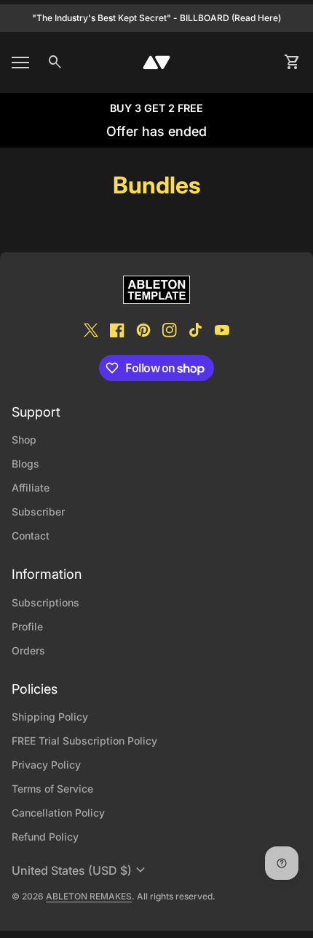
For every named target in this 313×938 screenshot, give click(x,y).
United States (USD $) (80, 870)
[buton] (80, 870)
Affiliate (30, 487)
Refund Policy (45, 836)
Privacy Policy (46, 764)
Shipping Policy (50, 716)
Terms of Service (52, 788)
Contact (30, 535)
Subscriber (38, 511)
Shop (24, 439)
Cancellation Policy (58, 812)
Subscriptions (45, 602)
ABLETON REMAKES (89, 896)
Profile (27, 626)
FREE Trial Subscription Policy (84, 740)
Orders (28, 650)
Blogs (25, 463)
